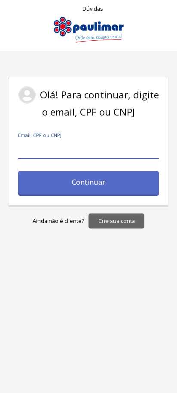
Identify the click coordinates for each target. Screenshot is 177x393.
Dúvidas (92, 8)
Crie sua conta (116, 221)
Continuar (88, 182)
